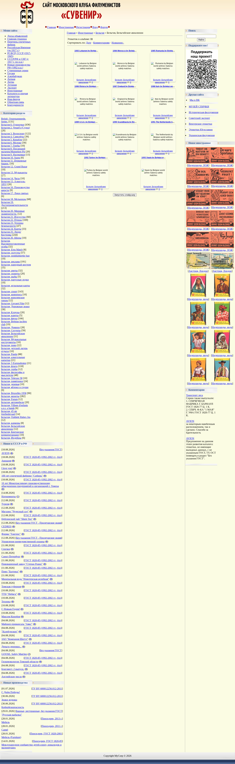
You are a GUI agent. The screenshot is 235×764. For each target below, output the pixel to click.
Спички (5, 549)
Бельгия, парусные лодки (15, 279)
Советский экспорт (199, 118)
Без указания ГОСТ (50, 449)
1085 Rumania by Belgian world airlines (169, 51)
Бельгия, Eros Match (12, 249)
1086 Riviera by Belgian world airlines (91, 86)
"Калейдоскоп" (9, 631)
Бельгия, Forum (9, 399)
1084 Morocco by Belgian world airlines (130, 51)
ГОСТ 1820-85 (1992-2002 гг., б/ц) (42, 457)
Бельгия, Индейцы (11, 438)
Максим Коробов (10, 616)
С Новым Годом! (10, 609)
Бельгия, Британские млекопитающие (12, 433)
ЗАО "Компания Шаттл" (14, 639)
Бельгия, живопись (11, 294)
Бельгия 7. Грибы (10, 145)
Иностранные (66, 27)
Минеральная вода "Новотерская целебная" (25, 579)
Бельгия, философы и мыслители (12, 373)
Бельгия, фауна (9, 318)
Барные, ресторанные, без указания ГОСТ (39, 711)
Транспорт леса (194, 395)
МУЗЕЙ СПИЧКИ (199, 106)
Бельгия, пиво (8, 345)
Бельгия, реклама (10, 261)
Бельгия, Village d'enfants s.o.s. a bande (14, 407)
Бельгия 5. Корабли (11, 139)
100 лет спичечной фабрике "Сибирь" (22, 475)
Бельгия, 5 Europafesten (13, 363)
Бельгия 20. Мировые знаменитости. (13, 212)
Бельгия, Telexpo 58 (11, 378)
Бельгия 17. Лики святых (14, 193)
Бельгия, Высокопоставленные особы (13, 243)
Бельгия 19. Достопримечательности (14, 203)
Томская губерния (11, 586)
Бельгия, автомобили (12, 402)
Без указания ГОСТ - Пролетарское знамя (38, 522)
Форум (104, 27)
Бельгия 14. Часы (10, 178)
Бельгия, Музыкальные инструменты (13, 341)
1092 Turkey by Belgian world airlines (101, 157)
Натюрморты (8, 496)
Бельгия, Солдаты (11, 330)
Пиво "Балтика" (10, 571)
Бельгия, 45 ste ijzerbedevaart (9, 412)
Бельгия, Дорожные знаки (15, 306)
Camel (4, 729)
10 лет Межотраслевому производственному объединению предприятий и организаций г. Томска (30, 484)
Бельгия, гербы (9, 369)
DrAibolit (88, 72)
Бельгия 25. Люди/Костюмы (11, 233)
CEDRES (6, 526)
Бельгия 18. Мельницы (13, 199)
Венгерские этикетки (200, 123)
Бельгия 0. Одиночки (12, 124)
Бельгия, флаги (9, 366)
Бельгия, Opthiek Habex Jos (15, 417)
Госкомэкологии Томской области (19, 661)
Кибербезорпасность (12, 707)
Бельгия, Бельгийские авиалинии (13, 335)
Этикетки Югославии (201, 129)
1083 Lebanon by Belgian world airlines (92, 51)
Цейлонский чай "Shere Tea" (17, 519)
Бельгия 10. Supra (10, 157)
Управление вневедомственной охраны (23, 541)
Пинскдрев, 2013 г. (51, 718)
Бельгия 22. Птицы (11, 220)
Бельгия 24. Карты (11, 229)
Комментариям (101, 42)
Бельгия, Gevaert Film (12, 303)
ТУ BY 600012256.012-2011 (47, 688)
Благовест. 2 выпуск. (12, 669)
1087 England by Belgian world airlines (130, 86)
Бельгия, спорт (9, 291)
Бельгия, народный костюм (16, 264)
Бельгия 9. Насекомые (13, 154)
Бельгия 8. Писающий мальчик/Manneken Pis (13, 150)
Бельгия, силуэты (10, 252)
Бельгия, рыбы (9, 276)
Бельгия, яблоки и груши (14, 387)
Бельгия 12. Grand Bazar (14, 166)
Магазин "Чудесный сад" (15, 511)
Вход (95, 27)
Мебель (5, 722)
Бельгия (100, 32)
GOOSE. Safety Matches (14, 654)
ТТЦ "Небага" (9, 594)
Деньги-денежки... (11, 646)
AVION (5, 453)
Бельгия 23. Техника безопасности (12, 224)
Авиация (6, 460)
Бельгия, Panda (9, 354)
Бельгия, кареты (10, 315)
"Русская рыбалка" (11, 714)
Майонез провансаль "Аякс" (16, 624)
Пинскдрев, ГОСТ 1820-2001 (46, 733)
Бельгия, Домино (10, 327)
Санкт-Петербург (10, 556)
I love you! (6, 468)
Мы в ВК (195, 100)
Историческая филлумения (203, 112)
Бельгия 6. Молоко (11, 142)
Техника (6, 601)
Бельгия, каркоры (10, 423)
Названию (117, 42)
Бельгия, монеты (10, 396)
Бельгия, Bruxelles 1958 (13, 393)
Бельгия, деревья (10, 384)
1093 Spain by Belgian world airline (157, 157)
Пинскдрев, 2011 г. (52, 726)
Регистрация (83, 27)
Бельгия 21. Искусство (13, 217)
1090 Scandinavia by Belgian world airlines (132, 122)
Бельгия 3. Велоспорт (13, 133)
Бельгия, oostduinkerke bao (15, 255)
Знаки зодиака (9, 699)
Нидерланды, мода (198, 299)
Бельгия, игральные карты (15, 285)
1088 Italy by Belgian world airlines (166, 86)
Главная (51, 27)
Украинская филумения (202, 135)
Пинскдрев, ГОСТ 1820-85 (47, 741)
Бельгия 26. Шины (11, 237)
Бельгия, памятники (12, 381)
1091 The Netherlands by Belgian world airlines (172, 122)
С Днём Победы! (10, 692)
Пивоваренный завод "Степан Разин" (22, 564)
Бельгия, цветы (9, 270)
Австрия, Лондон (198, 271)
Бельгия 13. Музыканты (14, 172)
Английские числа (11, 676)
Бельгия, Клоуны (10, 312)
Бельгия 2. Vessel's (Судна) (15, 127)
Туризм (5, 504)
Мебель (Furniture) (11, 737)
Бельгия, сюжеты (10, 273)
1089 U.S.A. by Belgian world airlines (91, 122)
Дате (88, 42)
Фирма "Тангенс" (11, 534)
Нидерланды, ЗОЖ (198, 165)
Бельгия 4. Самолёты (12, 136)
